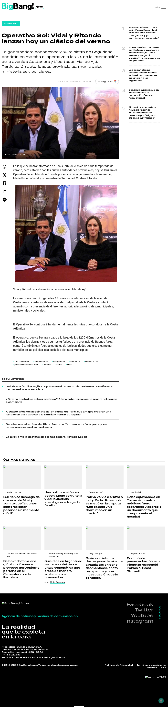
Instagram (139, 621)
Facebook (140, 604)
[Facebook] (4, 183)
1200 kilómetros (21, 361)
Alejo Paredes (57, 582)
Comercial (151, 667)
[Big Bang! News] (23, 6)
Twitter (144, 610)
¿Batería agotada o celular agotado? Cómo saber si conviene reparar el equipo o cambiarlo (61, 400)
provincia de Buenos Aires (26, 364)
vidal (69, 364)
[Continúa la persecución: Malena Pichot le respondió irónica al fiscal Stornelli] (146, 538)
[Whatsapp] (4, 167)
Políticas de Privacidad (119, 665)
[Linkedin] (4, 191)
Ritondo (47, 364)
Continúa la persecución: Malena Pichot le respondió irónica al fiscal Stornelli (144, 94)
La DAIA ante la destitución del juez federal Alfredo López (46, 437)
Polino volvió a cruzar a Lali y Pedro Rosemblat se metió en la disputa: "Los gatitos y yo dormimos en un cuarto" (144, 33)
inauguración (59, 361)
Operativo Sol (91, 361)
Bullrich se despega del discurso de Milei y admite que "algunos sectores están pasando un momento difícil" (22, 505)
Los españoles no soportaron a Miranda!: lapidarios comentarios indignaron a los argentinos (143, 75)
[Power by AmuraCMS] (155, 677)
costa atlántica (41, 361)
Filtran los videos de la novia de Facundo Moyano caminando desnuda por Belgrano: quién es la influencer (143, 112)
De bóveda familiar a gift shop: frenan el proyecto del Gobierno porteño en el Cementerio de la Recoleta (59, 388)
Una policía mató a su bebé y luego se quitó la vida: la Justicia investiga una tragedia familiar (63, 499)
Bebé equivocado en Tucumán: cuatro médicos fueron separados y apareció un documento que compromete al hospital (144, 507)
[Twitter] (4, 175)
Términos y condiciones (151, 665)
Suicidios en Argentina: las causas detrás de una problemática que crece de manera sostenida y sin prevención (63, 569)
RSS (163, 667)
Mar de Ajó (75, 361)
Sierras (59, 364)
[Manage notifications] (161, 700)
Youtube (142, 615)
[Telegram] (4, 199)
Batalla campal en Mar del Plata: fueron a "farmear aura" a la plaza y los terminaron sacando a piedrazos (56, 426)
